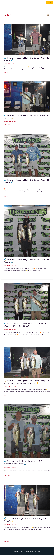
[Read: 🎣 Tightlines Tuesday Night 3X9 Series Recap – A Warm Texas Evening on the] (27, 362)
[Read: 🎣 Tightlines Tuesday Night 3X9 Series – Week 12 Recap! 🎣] (27, 231)
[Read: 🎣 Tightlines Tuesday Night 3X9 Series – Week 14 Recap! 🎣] (27, 155)
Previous (6, 541)
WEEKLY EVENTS (8, 64)
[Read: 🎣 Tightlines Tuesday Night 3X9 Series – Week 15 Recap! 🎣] (27, 97)
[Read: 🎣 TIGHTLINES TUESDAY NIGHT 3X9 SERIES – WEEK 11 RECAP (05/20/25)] (27, 301)
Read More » (7, 72)
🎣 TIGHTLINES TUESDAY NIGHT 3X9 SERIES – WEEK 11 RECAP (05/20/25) (25, 324)
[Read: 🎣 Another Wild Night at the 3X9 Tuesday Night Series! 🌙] (27, 500)
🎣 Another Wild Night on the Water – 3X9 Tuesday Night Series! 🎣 (23, 462)
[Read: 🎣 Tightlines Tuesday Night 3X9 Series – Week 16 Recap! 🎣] (27, 39)
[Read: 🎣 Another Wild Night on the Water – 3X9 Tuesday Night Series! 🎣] (27, 431)
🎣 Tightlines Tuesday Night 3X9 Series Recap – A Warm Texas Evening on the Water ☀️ (26, 381)
